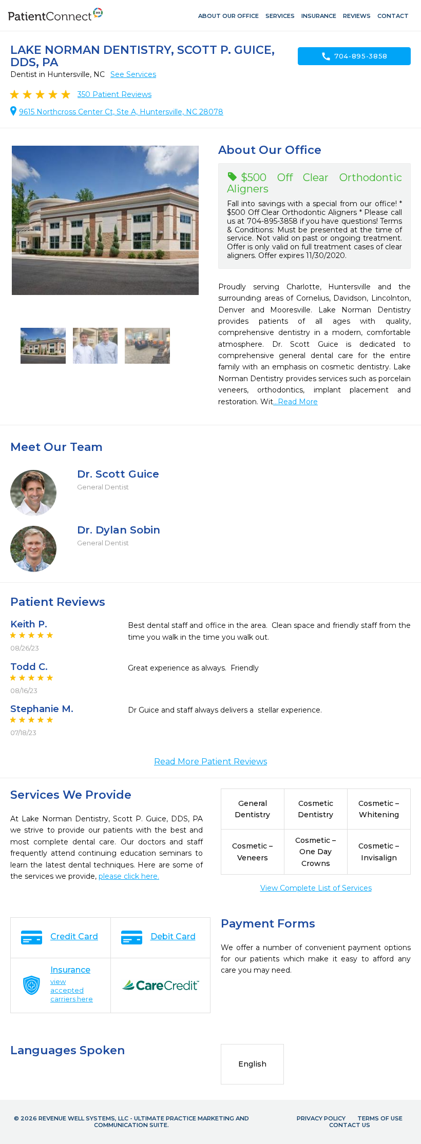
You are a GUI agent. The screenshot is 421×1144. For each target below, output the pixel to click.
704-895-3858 (354, 56)
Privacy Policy (321, 1118)
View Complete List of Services (316, 888)
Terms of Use (380, 1118)
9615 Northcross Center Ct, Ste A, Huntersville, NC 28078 (121, 111)
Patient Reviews (114, 94)
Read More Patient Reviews (210, 761)
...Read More (295, 401)
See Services (133, 74)
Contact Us (349, 1125)
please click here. (129, 876)
